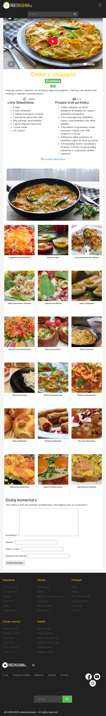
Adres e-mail (13, 549)
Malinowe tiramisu (12, 633)
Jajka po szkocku (80, 601)
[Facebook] (88, 676)
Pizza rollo (8, 601)
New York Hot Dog (81, 596)
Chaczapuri (42, 601)
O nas (5, 675)
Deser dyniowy (10, 628)
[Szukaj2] (67, 699)
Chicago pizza (10, 592)
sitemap (52, 675)
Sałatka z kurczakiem (47, 638)
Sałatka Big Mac (45, 633)
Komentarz (12, 535)
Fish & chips (43, 610)
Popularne (9, 580)
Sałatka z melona (45, 652)
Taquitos (7, 596)
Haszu (6, 606)
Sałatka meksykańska (48, 642)
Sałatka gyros (44, 628)
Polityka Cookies (21, 675)
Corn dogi (76, 606)
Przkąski (77, 580)
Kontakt (65, 675)
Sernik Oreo (8, 638)
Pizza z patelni (10, 587)
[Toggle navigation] (100, 5)
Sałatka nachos (44, 647)
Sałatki (41, 621)
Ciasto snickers (10, 647)
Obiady (41, 580)
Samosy (76, 610)
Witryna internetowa (16, 555)
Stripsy (75, 592)
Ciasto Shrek (9, 652)
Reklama (39, 675)
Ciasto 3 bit (8, 642)
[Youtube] (97, 676)
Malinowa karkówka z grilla (50, 596)
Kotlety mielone (44, 606)
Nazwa (10, 542)
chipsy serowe (10, 610)
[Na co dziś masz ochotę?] (74, 14)
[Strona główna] (17, 5)
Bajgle (75, 587)
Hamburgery (43, 587)
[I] (92, 683)
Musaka (41, 592)
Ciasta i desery (11, 621)
